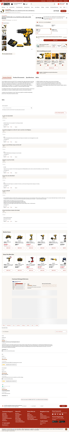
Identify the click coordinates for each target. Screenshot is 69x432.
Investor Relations (18, 414)
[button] (29, 1)
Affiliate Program (30, 415)
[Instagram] (57, 414)
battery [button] (28, 325)
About (41, 413)
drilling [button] (4, 325)
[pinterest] (55, 414)
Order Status (4, 413)
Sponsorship (29, 414)
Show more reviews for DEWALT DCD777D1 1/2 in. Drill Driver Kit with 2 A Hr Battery (34, 399)
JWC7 (4, 145)
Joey (3, 130)
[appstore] (55, 422)
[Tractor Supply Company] (5, 4)
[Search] (31, 4)
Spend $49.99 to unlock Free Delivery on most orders (13, 1)
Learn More (65, 37)
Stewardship (17, 415)
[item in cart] (67, 4)
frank (4, 116)
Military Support (18, 418)
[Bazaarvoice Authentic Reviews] (16, 282)
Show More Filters (5, 327)
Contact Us (4, 419)
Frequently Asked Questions (7, 418)
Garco (4, 211)
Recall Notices (4, 420)
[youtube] (60, 414)
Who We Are (17, 413)
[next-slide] (4, 51)
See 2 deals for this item (8, 53)
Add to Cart (8, 270)
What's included (41, 45)
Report (16, 141)
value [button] (32, 325)
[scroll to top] (66, 429)
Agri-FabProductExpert (7, 218)
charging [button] (23, 325)
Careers (28, 413)
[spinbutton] (39, 40)
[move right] (65, 241)
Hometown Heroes (43, 415)
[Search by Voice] (54, 4)
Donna (4, 176)
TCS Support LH (6, 139)
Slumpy (4, 191)
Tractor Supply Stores (19, 420)
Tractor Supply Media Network (32, 419)
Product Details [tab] (7, 77)
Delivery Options (5, 415)
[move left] (4, 241)
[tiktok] (62, 414)
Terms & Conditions (43, 418)
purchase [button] (18, 325)
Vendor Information (30, 418)
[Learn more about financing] (66, 17)
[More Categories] (66, 7)
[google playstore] (62, 422)
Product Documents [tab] (18, 77)
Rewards (41, 414)
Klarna (41, 424)
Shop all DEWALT (8, 9)
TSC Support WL (6, 124)
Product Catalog (18, 419)
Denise (4, 160)
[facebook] (52, 414)
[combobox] (61, 112)
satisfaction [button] (9, 325)
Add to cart (63, 10)
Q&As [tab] (37, 77)
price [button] (14, 325)
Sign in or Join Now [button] (43, 73)
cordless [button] (36, 325)
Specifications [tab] (30, 77)
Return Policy (4, 414)
